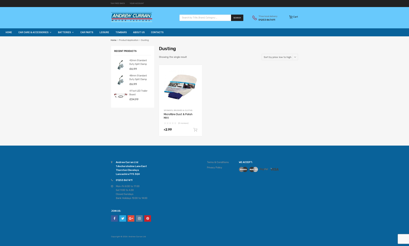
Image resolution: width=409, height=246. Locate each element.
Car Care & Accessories (33, 32)
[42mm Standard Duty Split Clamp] (120, 70)
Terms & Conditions (218, 162)
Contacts (157, 32)
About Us (139, 32)
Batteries (64, 32)
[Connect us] (114, 218)
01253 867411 (266, 19)
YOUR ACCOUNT (137, 3)
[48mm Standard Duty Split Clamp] (120, 86)
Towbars (121, 32)
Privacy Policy (214, 167)
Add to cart (195, 130)
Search (237, 18)
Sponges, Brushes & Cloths (178, 110)
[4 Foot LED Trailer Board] (120, 101)
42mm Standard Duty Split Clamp (138, 62)
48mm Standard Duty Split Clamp (138, 77)
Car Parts (86, 32)
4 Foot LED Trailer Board (138, 93)
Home (9, 32)
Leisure (104, 32)
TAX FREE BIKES (118, 3)
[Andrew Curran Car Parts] (131, 21)
